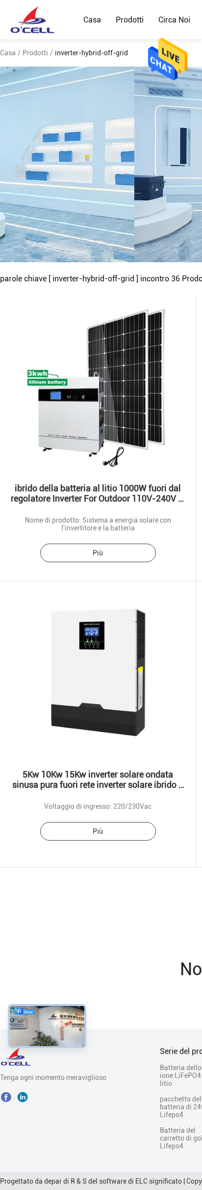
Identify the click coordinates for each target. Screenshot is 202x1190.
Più (98, 553)
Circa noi (174, 19)
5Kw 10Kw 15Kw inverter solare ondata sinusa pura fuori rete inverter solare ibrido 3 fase (97, 784)
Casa (92, 19)
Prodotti (130, 19)
